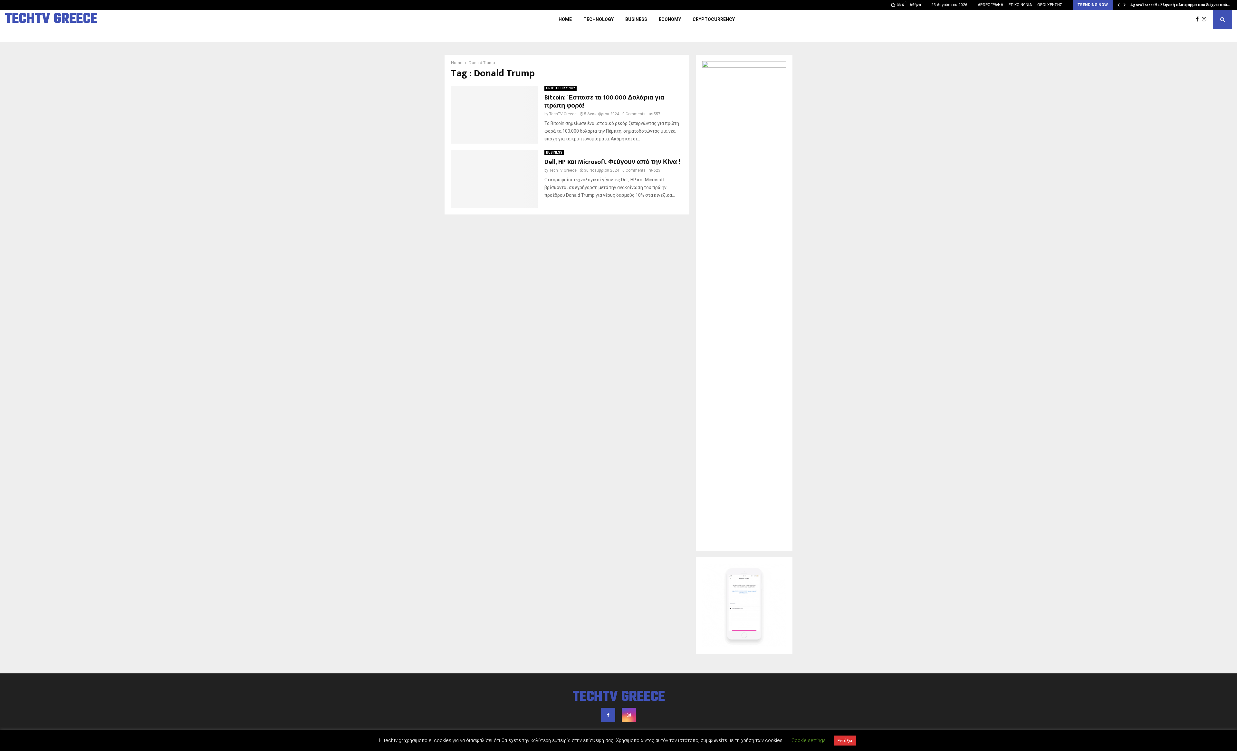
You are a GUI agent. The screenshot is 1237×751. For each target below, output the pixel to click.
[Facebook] (1199, 19)
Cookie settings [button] (808, 740)
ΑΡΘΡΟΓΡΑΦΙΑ (990, 5)
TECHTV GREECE (51, 19)
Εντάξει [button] (845, 740)
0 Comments (634, 114)
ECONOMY (670, 19)
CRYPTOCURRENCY (714, 19)
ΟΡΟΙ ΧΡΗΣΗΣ (1049, 5)
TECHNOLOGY (598, 19)
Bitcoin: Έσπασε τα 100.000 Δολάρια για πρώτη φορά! (604, 101)
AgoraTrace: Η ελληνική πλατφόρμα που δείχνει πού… (1180, 5)
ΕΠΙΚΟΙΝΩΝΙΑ (1020, 5)
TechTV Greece (563, 114)
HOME (565, 19)
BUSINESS (636, 19)
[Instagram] (1206, 19)
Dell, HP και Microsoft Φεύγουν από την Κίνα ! (612, 162)
